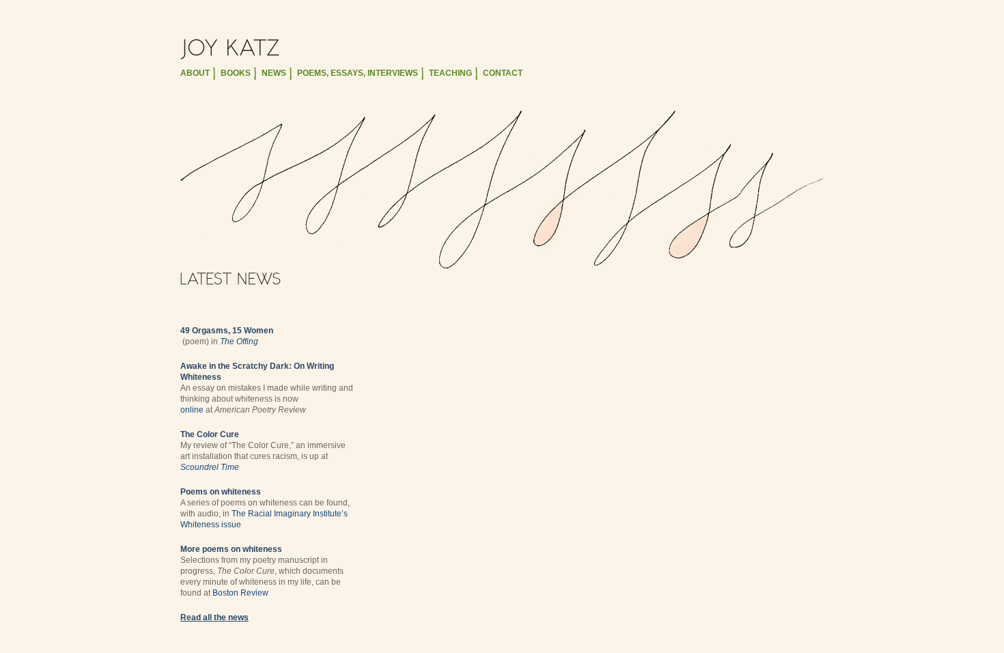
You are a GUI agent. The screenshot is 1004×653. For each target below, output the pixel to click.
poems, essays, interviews (357, 73)
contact (502, 73)
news (274, 73)
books (236, 73)
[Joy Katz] (502, 49)
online (192, 410)
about (195, 73)
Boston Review (240, 593)
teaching (450, 73)
